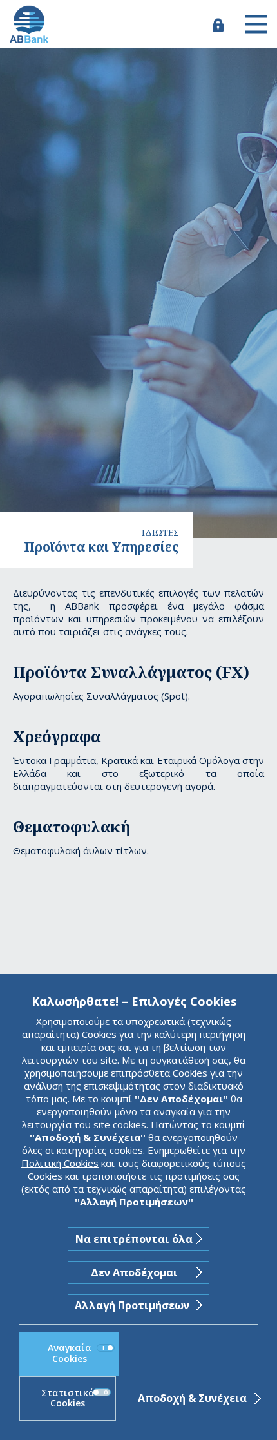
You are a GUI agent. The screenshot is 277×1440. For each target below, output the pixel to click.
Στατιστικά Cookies (68, 1398)
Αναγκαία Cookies (69, 1353)
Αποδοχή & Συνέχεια (192, 1398)
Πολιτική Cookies (60, 1163)
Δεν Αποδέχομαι (134, 1272)
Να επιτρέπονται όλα (134, 1239)
